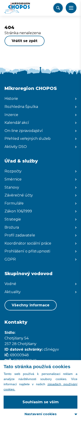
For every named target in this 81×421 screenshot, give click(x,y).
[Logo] (21, 8)
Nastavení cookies (41, 414)
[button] (71, 7)
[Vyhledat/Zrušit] (58, 8)
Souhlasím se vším (40, 402)
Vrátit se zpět (24, 41)
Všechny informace (31, 305)
